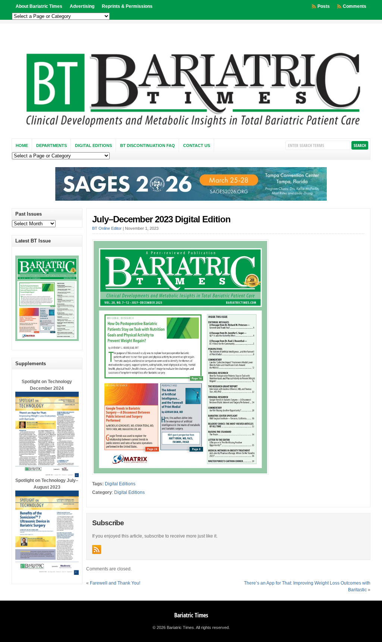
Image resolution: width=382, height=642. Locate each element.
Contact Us (196, 145)
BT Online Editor (107, 228)
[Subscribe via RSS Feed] (96, 549)
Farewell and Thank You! (115, 583)
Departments (51, 145)
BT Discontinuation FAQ (147, 145)
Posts (323, 6)
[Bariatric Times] (191, 129)
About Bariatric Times (39, 6)
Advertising (82, 6)
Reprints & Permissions (127, 6)
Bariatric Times (191, 615)
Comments (354, 6)
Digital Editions (93, 145)
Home (22, 145)
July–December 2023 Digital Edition (161, 219)
